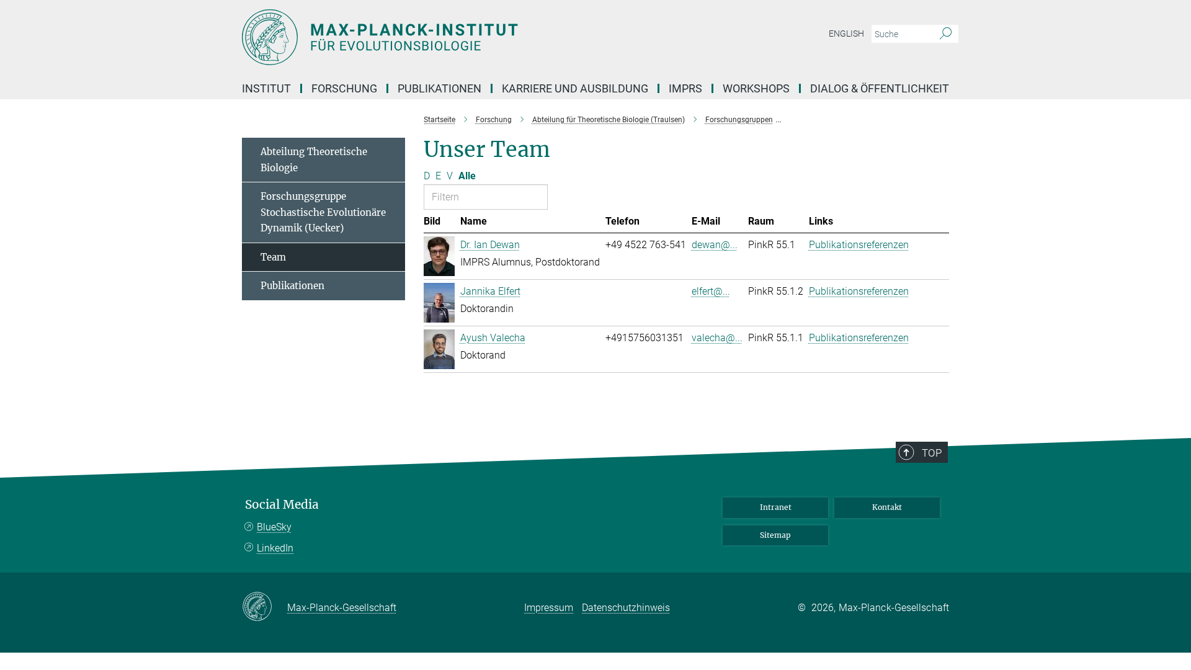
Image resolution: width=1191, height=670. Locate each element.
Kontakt (887, 507)
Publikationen (292, 286)
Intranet (776, 507)
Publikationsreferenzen (859, 245)
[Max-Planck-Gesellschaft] (264, 607)
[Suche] (945, 34)
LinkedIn (275, 548)
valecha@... (717, 338)
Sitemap (775, 535)
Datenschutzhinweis (626, 608)
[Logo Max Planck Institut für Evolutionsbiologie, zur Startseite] (474, 37)
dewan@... (715, 245)
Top (932, 453)
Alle (467, 176)
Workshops (756, 88)
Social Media (282, 505)
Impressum (548, 608)
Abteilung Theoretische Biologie (314, 160)
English (846, 33)
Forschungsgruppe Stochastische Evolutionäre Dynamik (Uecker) (323, 212)
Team (273, 257)
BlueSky (274, 527)
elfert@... (711, 291)
